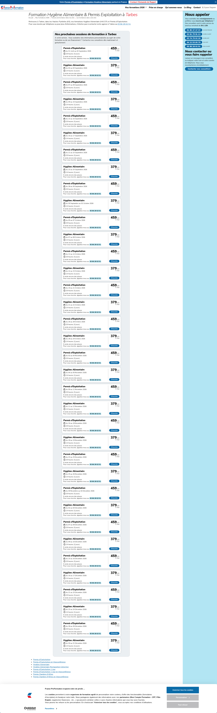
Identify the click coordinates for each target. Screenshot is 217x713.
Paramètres (49, 708)
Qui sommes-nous (173, 7)
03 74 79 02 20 (193, 38)
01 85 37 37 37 (193, 30)
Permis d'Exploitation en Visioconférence (49, 662)
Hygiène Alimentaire (41, 664)
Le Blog (187, 7)
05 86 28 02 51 (124, 24)
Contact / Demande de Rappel (143, 2)
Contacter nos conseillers (199, 69)
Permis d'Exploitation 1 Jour (44, 669)
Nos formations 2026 (135, 7)
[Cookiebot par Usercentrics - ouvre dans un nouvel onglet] (30, 708)
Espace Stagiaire (210, 7)
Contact (196, 7)
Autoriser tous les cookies (182, 690)
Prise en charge (156, 7)
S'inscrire (114, 58)
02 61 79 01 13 (193, 34)
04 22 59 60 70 (193, 42)
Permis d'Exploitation (41, 659)
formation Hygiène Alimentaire (98, 2)
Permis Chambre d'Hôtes (43, 674)
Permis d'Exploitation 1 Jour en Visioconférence (52, 672)
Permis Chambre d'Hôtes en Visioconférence (50, 677)
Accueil (31, 18)
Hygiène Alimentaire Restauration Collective (51, 667)
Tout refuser (183, 705)
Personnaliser (181, 697)
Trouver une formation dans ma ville (62, 18)
